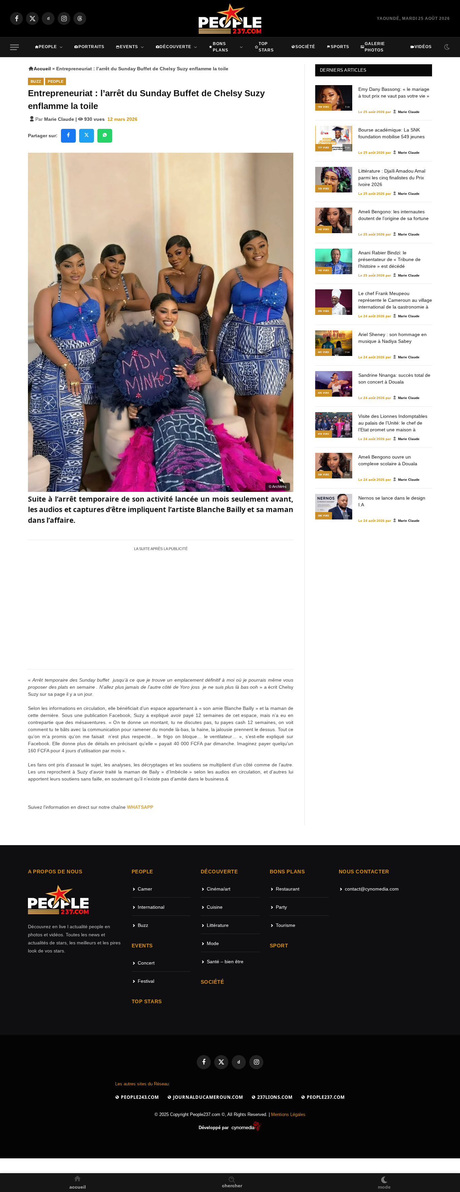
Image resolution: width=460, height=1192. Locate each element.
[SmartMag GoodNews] (230, 18)
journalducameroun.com (207, 1097)
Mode (213, 943)
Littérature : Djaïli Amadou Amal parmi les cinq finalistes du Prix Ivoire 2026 (391, 177)
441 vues (323, 352)
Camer (145, 889)
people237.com (325, 1097)
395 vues (323, 311)
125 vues (323, 188)
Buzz (36, 81)
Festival (146, 981)
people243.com (139, 1097)
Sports (340, 46)
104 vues (323, 106)
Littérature (218, 925)
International (151, 907)
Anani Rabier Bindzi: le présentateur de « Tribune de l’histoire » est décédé (389, 259)
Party (281, 907)
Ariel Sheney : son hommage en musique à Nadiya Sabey (392, 338)
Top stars (266, 46)
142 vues (323, 229)
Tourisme (285, 925)
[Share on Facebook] (68, 136)
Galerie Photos (375, 46)
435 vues (323, 392)
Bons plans (220, 46)
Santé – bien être (225, 961)
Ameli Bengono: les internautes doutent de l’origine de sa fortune (393, 215)
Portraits (91, 46)
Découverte (175, 46)
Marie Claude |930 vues (74, 119)
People (48, 46)
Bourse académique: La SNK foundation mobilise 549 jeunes (391, 133)
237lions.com (274, 1097)
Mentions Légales (288, 1114)
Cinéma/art (218, 889)
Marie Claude (409, 112)
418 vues (323, 433)
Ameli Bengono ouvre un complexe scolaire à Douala (387, 460)
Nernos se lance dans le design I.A (391, 501)
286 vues (323, 515)
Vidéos (423, 46)
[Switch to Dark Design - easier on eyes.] (446, 47)
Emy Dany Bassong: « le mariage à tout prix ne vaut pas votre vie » (393, 92)
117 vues (323, 147)
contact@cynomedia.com (372, 889)
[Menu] (14, 47)
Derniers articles (343, 70)
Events (129, 46)
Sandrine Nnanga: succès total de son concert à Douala (394, 378)
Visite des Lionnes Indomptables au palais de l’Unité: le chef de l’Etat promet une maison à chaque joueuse (392, 422)
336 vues (323, 474)
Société (305, 46)
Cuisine (215, 907)
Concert (146, 963)
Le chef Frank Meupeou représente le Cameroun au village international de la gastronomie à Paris (395, 300)
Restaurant (287, 889)
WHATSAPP (140, 807)
